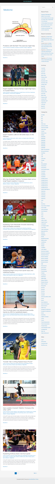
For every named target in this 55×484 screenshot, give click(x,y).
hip (41, 202)
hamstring (43, 196)
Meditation (43, 234)
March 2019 (43, 89)
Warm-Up (30, 315)
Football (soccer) (29, 411)
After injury (43, 123)
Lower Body (11, 315)
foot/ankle (17, 47)
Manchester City (44, 231)
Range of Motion (44, 280)
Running (42, 287)
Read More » (5, 57)
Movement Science (45, 254)
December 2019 (44, 80)
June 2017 (43, 104)
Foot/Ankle (13, 47)
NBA (30, 138)
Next (35, 473)
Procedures (43, 274)
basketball (43, 147)
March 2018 (43, 95)
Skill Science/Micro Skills (46, 296)
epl (41, 162)
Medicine (16, 412)
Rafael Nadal (43, 278)
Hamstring (25, 228)
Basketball (12, 313)
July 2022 (43, 68)
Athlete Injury (16, 92)
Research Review (17, 315)
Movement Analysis (45, 251)
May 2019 (43, 86)
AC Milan (43, 114)
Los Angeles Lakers (25, 138)
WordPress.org (44, 345)
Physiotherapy (20, 412)
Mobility (42, 245)
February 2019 (44, 91)
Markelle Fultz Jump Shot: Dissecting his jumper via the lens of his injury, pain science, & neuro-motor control (47, 53)
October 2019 (43, 84)
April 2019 (43, 88)
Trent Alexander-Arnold (26, 229)
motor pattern (44, 249)
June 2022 (43, 69)
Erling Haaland (26, 363)
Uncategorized (44, 329)
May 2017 (43, 106)
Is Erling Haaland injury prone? (47, 23)
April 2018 (43, 93)
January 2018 (43, 99)
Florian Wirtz (43, 165)
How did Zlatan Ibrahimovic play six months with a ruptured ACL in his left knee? (47, 19)
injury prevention (26, 313)
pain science (43, 267)
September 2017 (44, 100)
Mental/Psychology (45, 238)
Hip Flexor (28, 92)
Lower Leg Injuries (10, 412)
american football (44, 125)
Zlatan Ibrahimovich (45, 333)
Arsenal (12, 92)
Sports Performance (45, 303)
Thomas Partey (13, 93)
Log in (42, 339)
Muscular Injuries (11, 229)
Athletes (15, 411)
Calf (20, 182)
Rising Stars (43, 285)
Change (42, 160)
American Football (14, 455)
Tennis (42, 318)
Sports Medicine (6, 93)
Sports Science (44, 305)
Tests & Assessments (45, 322)
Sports (25, 412)
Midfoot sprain (23, 456)
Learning (43, 218)
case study (43, 158)
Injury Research (44, 211)
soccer (42, 298)
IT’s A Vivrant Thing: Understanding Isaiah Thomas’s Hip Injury (46, 60)
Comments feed (44, 343)
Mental (42, 236)
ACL (42, 116)
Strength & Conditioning (45, 309)
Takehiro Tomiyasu (10, 183)
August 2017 (43, 102)
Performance (43, 269)
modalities (43, 247)
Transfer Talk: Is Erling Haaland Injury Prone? (17, 362)
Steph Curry (15, 275)
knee (8, 315)
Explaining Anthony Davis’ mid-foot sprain (16, 454)
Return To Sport (44, 283)
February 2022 (44, 77)
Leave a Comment (6, 47)
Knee (42, 213)
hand (42, 200)
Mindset (42, 243)
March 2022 (43, 75)
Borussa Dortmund (19, 363)
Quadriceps (32, 92)
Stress (42, 313)
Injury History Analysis (11, 364)
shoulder (43, 294)
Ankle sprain (13, 138)
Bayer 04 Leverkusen (45, 149)
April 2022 (43, 73)
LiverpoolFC (5, 229)
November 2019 (44, 82)
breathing (43, 153)
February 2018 (44, 97)
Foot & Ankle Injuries (20, 274)
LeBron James (18, 138)
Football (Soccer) (22, 92)
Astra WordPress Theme (33, 479)
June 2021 (43, 79)
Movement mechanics (45, 253)
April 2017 (43, 108)
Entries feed (43, 341)
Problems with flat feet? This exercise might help (19, 46)
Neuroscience (44, 265)
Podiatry (25, 47)
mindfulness (43, 242)
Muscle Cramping (44, 256)
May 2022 (43, 71)
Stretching (43, 314)
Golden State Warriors (28, 274)
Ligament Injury (44, 222)
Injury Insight (5, 456)
